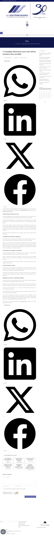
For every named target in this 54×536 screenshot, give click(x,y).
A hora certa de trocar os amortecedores (30, 459)
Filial (15, 0)
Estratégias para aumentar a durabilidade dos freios (19, 465)
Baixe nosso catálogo (45, 525)
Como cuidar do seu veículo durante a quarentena (19, 459)
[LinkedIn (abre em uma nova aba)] (50, 0)
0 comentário (16, 57)
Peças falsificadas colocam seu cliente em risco (8, 459)
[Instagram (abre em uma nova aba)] (49, 0)
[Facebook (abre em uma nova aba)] (48, 0)
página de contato (24, 301)
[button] (27, 35)
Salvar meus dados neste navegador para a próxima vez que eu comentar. (15, 488)
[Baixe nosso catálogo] (45, 522)
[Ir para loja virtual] (27, 24)
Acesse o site (13, 297)
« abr (45, 101)
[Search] (1, 33)
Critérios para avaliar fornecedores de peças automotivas (8, 465)
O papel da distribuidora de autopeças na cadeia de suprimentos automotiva (30, 466)
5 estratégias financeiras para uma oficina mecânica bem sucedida (30, 43)
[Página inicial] (14, 43)
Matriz (13, 0)
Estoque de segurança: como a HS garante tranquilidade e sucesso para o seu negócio (45, 54)
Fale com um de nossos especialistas (7, 0)
